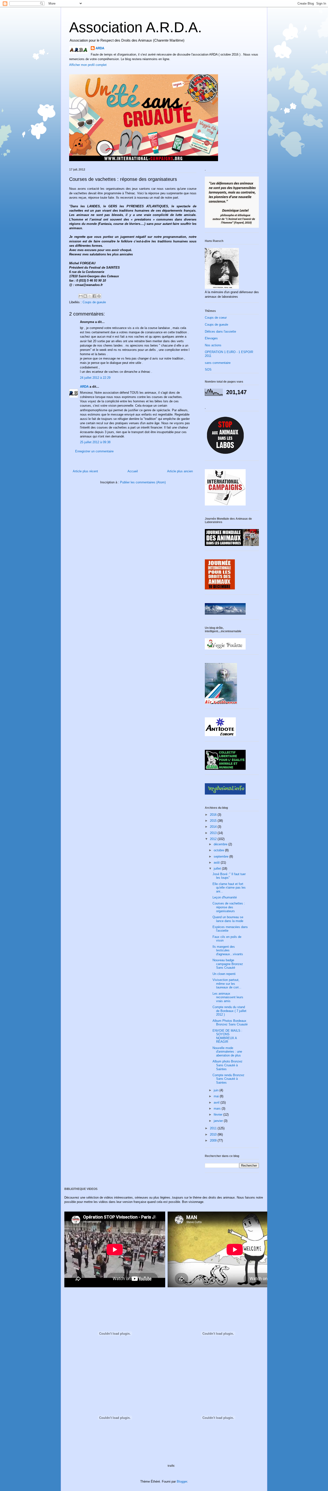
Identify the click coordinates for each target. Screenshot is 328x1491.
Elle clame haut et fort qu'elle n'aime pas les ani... (229, 887)
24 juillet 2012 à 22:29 (95, 377)
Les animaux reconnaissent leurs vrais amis (228, 997)
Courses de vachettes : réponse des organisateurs (229, 907)
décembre (221, 844)
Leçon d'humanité (225, 897)
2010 (214, 1134)
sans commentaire (218, 363)
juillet (218, 868)
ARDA (100, 48)
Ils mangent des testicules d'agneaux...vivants (228, 950)
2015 (214, 820)
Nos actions (213, 345)
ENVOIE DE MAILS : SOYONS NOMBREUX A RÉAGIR (227, 1036)
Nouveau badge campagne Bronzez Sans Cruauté (228, 963)
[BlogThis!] (85, 296)
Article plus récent (85, 471)
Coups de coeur (216, 317)
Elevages (211, 338)
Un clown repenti (224, 974)
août (217, 862)
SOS (208, 369)
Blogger (182, 1481)
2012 (214, 839)
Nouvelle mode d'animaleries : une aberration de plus (227, 1051)
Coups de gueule (94, 302)
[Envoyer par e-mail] (80, 296)
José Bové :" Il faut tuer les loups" (229, 876)
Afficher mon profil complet (88, 65)
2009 (214, 1140)
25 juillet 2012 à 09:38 (95, 442)
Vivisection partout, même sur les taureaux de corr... (227, 983)
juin (216, 1090)
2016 (214, 814)
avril (217, 1102)
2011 (214, 1128)
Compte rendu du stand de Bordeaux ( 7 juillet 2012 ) (229, 1010)
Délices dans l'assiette (220, 331)
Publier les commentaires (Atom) (143, 482)
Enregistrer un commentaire (94, 451)
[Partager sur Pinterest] (99, 296)
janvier (219, 1121)
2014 (214, 826)
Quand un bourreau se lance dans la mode (228, 919)
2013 (214, 833)
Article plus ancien (180, 471)
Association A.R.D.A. (135, 27)
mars (218, 1108)
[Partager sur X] (89, 296)
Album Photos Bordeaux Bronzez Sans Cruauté (230, 1022)
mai (217, 1096)
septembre (221, 856)
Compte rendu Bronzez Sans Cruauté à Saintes (228, 1078)
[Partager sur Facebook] (94, 296)
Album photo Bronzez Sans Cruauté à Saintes (228, 1065)
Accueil (133, 471)
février (218, 1114)
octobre (219, 850)
